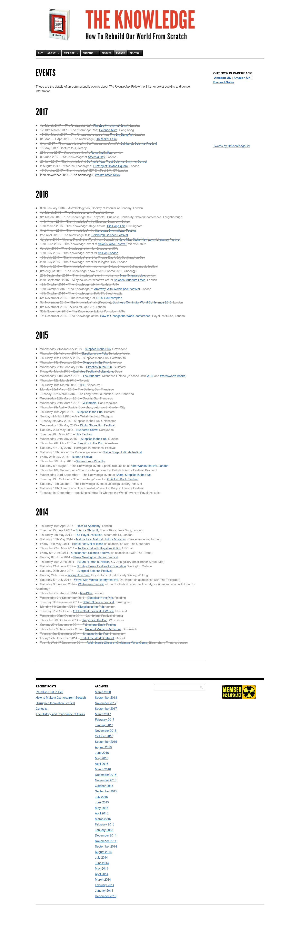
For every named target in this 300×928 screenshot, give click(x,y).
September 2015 (106, 791)
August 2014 (103, 852)
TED (82, 385)
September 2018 (106, 697)
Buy (40, 53)
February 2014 (104, 885)
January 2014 (104, 890)
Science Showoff (87, 530)
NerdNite (86, 593)
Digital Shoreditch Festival (97, 425)
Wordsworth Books (173, 376)
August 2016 (103, 747)
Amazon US (222, 77)
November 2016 (105, 730)
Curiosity (42, 708)
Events (120, 53)
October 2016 (104, 736)
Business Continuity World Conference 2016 (142, 302)
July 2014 (101, 857)
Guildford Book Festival (122, 479)
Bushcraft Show (86, 429)
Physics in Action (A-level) (110, 125)
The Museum (91, 376)
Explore (69, 53)
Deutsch (135, 53)
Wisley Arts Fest (79, 575)
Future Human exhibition (93, 561)
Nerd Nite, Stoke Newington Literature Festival (149, 239)
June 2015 (102, 802)
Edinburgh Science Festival (138, 143)
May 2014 (101, 868)
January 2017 (104, 725)
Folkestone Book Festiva (99, 624)
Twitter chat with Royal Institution (99, 548)
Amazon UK (242, 77)
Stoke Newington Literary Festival (95, 557)
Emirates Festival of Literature (93, 371)
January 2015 (104, 830)
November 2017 (105, 703)
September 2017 (106, 708)
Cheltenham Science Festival (90, 552)
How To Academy (88, 525)
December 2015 (105, 774)
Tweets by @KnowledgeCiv (231, 146)
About (51, 53)
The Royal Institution (88, 534)
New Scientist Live (132, 275)
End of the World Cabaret (97, 638)
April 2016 (101, 763)
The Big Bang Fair (121, 134)
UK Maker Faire (106, 139)
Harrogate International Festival (115, 230)
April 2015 (101, 813)
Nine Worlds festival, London (149, 465)
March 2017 (103, 714)
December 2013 (105, 896)
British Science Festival (98, 602)
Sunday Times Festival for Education (101, 566)
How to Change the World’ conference (125, 315)
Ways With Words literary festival (96, 579)
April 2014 (101, 874)
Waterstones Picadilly (90, 461)
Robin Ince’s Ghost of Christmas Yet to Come (117, 642)
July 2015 (101, 796)
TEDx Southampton (109, 298)
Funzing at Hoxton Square (110, 166)
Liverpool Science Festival (94, 570)
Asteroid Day (96, 157)
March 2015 (103, 818)
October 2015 (104, 785)
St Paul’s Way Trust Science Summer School (117, 161)
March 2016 (103, 769)
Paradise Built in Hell (49, 692)
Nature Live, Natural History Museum (101, 539)
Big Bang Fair (116, 226)
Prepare (88, 53)
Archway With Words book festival (117, 289)
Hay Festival (84, 434)
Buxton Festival (82, 456)
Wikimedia (90, 402)
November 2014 (105, 841)
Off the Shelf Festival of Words (93, 611)
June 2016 (102, 752)
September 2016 (106, 741)
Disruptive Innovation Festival (55, 703)
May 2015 (101, 807)
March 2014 (103, 879)
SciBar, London (108, 253)
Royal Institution (101, 152)
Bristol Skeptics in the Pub (133, 474)
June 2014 (102, 863)
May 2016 (101, 758)
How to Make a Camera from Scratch (61, 697)
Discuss (106, 53)
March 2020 (103, 692)
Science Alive (108, 130)
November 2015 (105, 780)
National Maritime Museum (103, 629)
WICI (150, 376)
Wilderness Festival (91, 584)
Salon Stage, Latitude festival (122, 452)
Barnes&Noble (223, 82)
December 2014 (105, 835)
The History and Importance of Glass (60, 714)
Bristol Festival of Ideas (87, 543)
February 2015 (104, 824)
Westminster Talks (107, 175)
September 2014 (106, 846)
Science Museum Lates (130, 280)
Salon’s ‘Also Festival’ (112, 244)
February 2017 (104, 719)
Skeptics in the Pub (98, 349)
